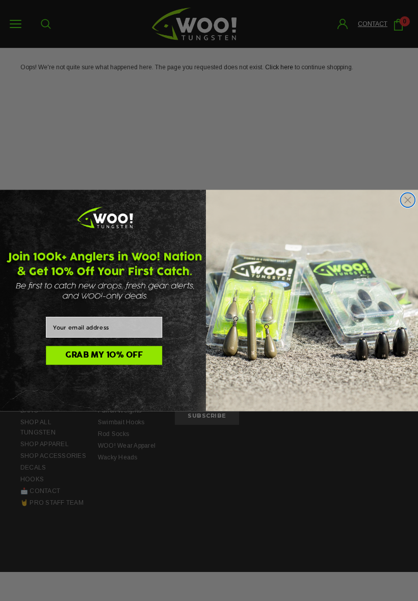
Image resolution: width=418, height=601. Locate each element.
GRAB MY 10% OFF (104, 355)
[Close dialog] (408, 200)
